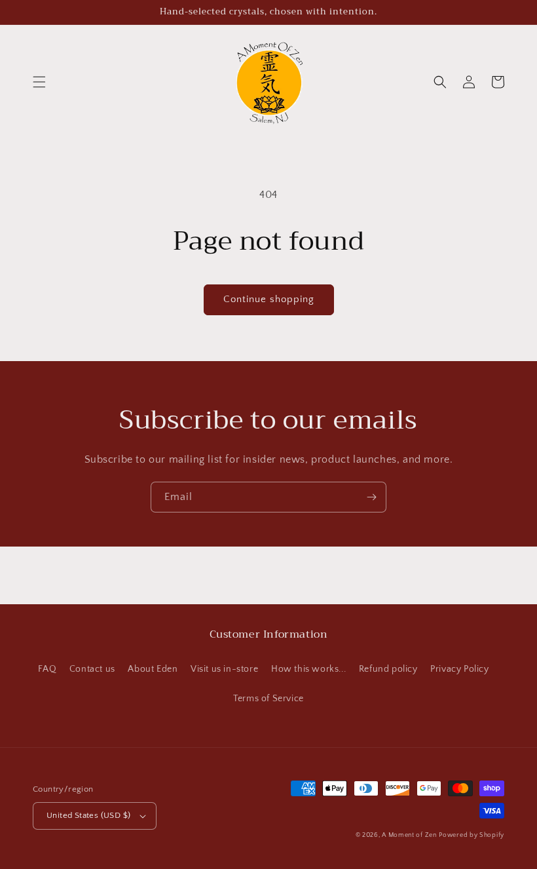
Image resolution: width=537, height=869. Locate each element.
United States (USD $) (88, 815)
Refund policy (388, 669)
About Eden (152, 669)
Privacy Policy (459, 669)
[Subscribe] (371, 497)
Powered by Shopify (471, 835)
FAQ (47, 669)
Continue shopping (268, 299)
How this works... (308, 669)
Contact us (92, 669)
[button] (39, 82)
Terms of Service (268, 698)
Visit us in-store (224, 669)
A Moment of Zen (409, 835)
